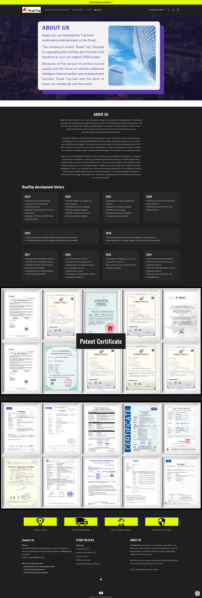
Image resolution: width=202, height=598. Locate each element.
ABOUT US (80, 545)
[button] (58, 10)
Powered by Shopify (106, 597)
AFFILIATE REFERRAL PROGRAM (88, 564)
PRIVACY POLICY (82, 556)
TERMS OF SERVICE (83, 560)
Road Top (97, 597)
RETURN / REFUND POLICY (86, 553)
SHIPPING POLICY (82, 549)
